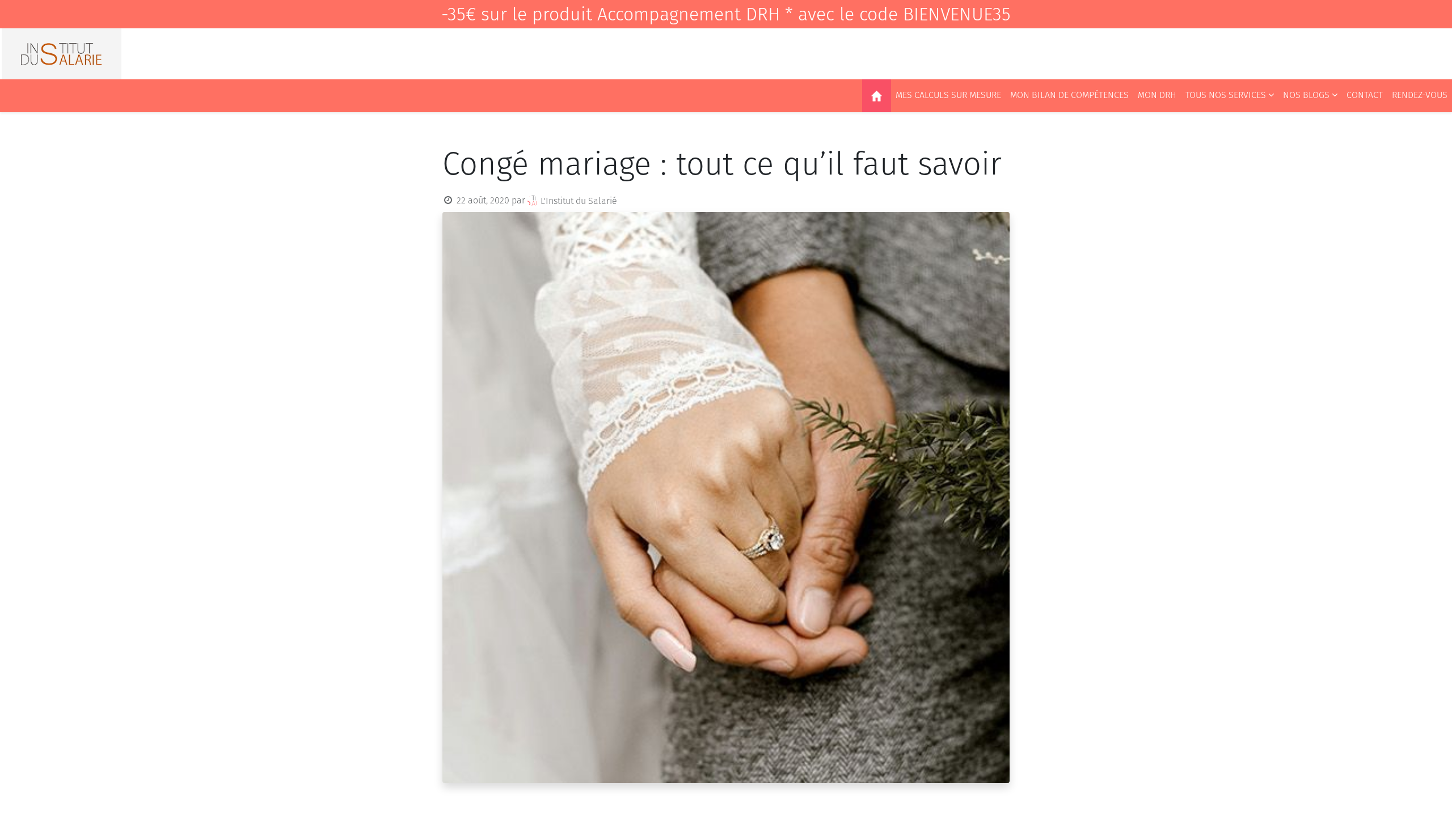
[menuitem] (876, 96)
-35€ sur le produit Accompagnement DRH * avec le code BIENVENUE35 (726, 14)
